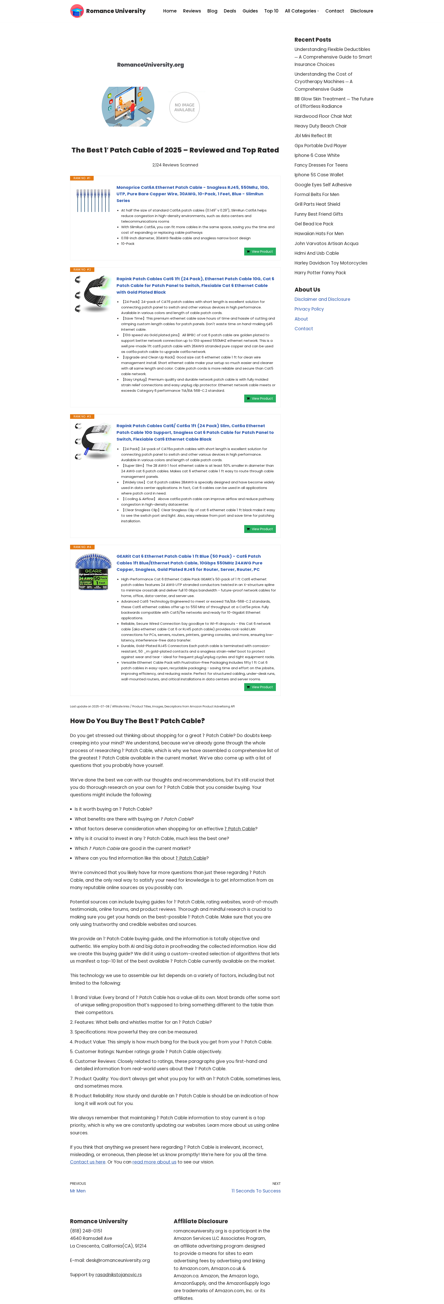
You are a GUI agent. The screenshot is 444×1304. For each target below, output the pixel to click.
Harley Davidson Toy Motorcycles (331, 263)
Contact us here (87, 1162)
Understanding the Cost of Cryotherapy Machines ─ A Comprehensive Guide (324, 81)
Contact (334, 11)
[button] (318, 11)
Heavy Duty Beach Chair (321, 126)
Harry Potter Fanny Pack (320, 273)
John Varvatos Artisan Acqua (326, 243)
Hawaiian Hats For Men (319, 233)
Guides (250, 11)
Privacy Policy (309, 309)
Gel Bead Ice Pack (314, 224)
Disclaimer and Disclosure (322, 299)
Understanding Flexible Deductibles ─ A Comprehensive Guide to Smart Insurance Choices (333, 57)
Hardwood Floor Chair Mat (323, 116)
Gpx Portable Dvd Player (321, 146)
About (301, 319)
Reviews (192, 11)
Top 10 (271, 11)
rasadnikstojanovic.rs (119, 1275)
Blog (212, 11)
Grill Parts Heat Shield (317, 204)
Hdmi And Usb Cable (317, 253)
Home (170, 11)
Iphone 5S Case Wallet (319, 175)
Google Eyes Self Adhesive (323, 185)
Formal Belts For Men (317, 194)
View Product (262, 251)
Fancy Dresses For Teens (321, 165)
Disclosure (362, 11)
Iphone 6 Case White (317, 155)
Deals (230, 11)
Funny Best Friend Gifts (319, 214)
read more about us (154, 1162)
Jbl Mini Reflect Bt (313, 136)
